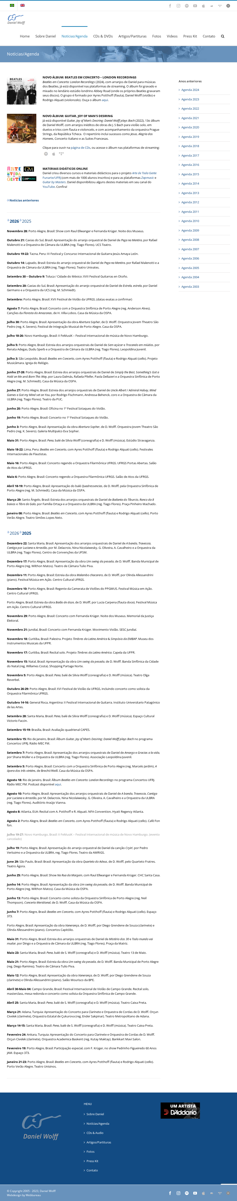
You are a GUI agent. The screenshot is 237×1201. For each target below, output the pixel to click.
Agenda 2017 (190, 155)
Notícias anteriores (24, 200)
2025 (26, 221)
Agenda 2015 (190, 174)
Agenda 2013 (190, 193)
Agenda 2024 (190, 90)
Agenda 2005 (190, 268)
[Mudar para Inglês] (22, 6)
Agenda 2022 (190, 108)
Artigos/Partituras (99, 1142)
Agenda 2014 (190, 183)
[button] (222, 36)
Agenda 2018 (190, 146)
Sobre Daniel (95, 1114)
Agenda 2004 (190, 277)
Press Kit (92, 1161)
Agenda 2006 (190, 258)
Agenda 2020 (190, 127)
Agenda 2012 (190, 202)
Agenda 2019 (190, 137)
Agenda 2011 (190, 212)
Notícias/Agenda (98, 1123)
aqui (105, 100)
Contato (92, 1170)
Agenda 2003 (190, 286)
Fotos (90, 1151)
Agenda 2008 (190, 240)
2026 (14, 533)
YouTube (49, 187)
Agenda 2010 (190, 221)
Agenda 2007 (190, 249)
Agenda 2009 (190, 230)
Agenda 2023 (190, 99)
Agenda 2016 (190, 165)
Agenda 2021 (190, 118)
